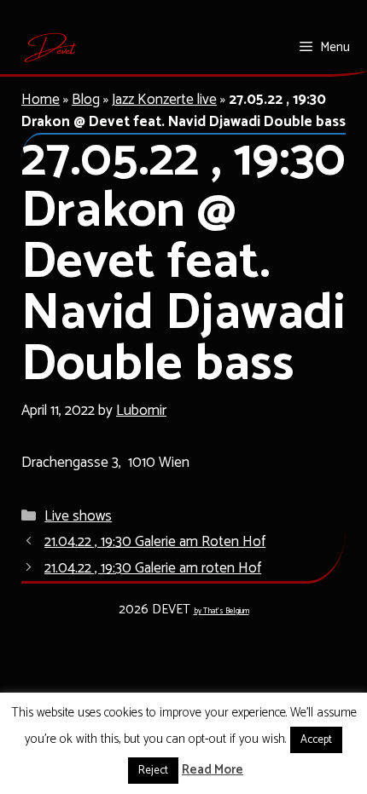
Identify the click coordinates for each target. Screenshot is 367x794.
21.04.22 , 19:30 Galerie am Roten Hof (154, 542)
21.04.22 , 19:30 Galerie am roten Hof (152, 568)
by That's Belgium (221, 611)
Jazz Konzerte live (164, 100)
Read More (212, 770)
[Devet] (51, 47)
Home (40, 100)
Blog (86, 100)
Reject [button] (153, 771)
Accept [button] (316, 740)
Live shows (78, 516)
